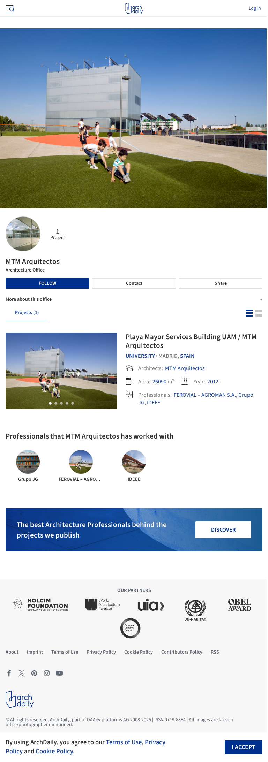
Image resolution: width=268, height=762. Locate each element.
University (140, 356)
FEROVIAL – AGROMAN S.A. (205, 395)
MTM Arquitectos (185, 368)
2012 (212, 382)
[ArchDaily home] (134, 8)
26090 (159, 382)
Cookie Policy (54, 751)
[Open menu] (9, 8)
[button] (50, 403)
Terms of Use (124, 742)
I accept (243, 747)
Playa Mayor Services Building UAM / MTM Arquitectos (191, 341)
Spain (187, 356)
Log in (254, 8)
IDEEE (153, 402)
